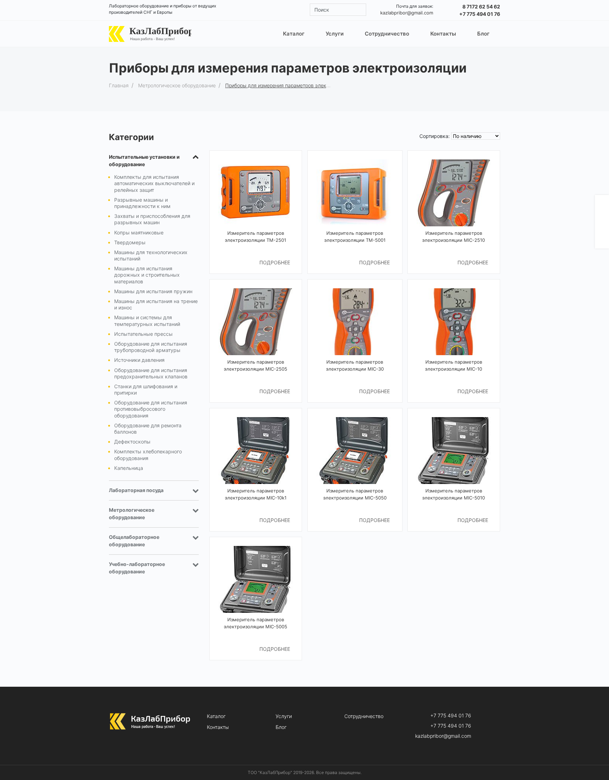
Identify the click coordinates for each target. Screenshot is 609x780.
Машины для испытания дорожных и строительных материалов (147, 274)
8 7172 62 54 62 (481, 7)
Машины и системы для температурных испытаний (147, 320)
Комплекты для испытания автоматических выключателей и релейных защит (154, 183)
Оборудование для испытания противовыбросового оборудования (150, 409)
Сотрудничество (363, 716)
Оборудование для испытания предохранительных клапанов (150, 373)
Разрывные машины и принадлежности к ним (142, 203)
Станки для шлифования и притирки (145, 389)
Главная (119, 85)
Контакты (218, 727)
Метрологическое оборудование (177, 85)
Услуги (284, 716)
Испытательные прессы (143, 334)
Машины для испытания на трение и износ (156, 304)
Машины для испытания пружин (153, 291)
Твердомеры (130, 242)
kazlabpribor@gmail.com (406, 12)
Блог (281, 727)
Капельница (128, 468)
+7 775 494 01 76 (479, 14)
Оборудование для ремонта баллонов (148, 428)
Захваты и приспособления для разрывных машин (152, 219)
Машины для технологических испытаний (150, 255)
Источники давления (139, 360)
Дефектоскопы (132, 442)
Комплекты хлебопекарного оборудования (148, 454)
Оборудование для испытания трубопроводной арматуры (150, 347)
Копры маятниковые (139, 232)
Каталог (216, 716)
